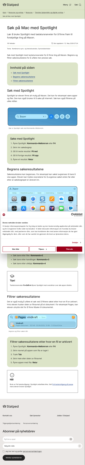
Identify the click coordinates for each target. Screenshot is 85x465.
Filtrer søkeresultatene (23, 81)
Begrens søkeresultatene (24, 77)
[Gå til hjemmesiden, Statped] (11, 4)
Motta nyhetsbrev (14, 458)
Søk (76, 5)
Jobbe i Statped (63, 416)
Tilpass (41, 249)
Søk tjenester (35, 416)
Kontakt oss (7, 416)
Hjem (4, 12)
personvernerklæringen (32, 451)
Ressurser (29, 12)
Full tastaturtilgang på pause (62, 384)
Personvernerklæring (30, 423)
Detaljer (75, 242)
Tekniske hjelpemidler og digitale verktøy (49, 12)
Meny (65, 5)
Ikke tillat (15, 249)
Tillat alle (69, 249)
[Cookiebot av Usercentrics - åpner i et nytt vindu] (72, 214)
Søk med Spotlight (21, 73)
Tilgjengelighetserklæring (11, 423)
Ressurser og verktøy (16, 12)
